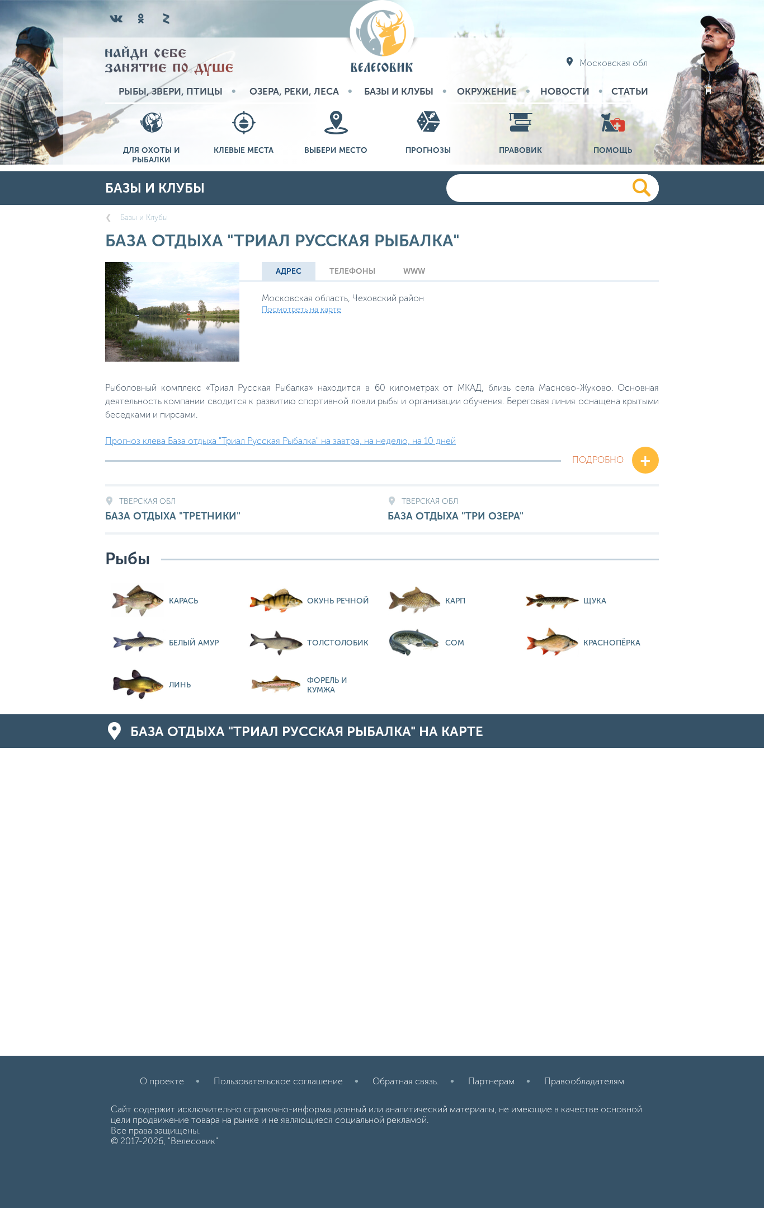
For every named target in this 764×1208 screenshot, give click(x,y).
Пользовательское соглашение (278, 1081)
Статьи (629, 91)
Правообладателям (584, 1081)
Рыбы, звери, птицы (171, 91)
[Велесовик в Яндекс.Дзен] (165, 18)
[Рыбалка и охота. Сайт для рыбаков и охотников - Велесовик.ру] (382, 37)
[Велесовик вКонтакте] (116, 18)
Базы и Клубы (398, 91)
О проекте (162, 1081)
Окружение (487, 91)
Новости (564, 91)
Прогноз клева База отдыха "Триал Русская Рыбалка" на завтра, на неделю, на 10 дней (280, 441)
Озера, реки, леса (294, 91)
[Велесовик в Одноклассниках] (141, 18)
